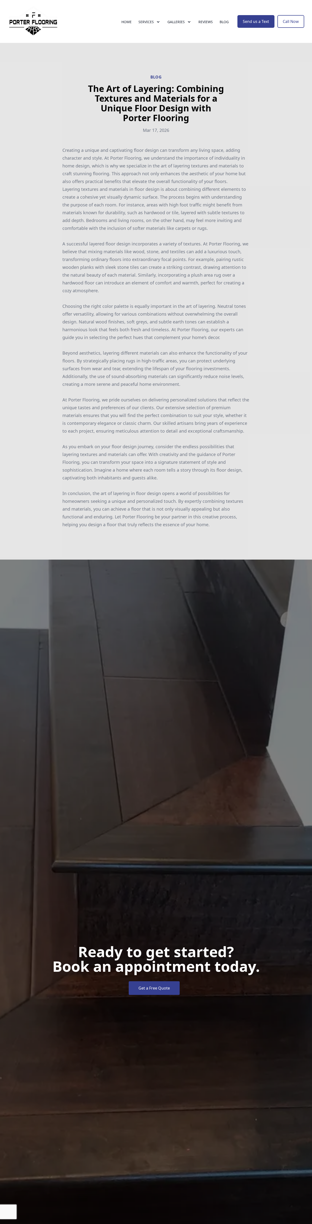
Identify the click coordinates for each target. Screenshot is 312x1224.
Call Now (291, 21)
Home (126, 21)
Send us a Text (256, 21)
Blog (224, 21)
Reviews (205, 21)
